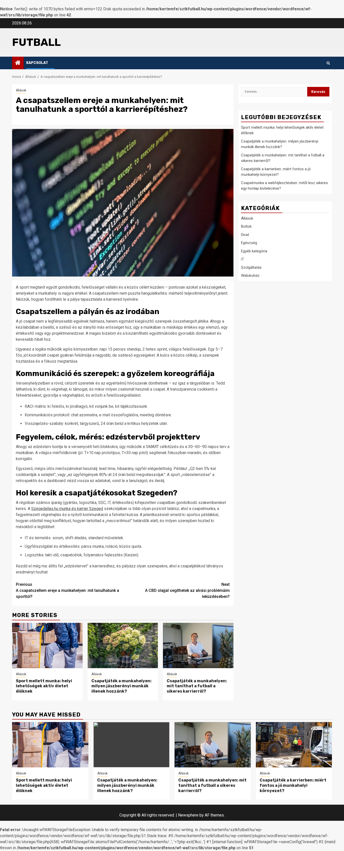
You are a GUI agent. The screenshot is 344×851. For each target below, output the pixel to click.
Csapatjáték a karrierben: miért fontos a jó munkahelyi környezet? (293, 785)
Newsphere (188, 815)
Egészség (249, 243)
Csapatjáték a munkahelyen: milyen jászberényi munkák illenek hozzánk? (121, 686)
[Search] (328, 63)
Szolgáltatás (251, 267)
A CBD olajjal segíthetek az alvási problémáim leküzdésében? (187, 590)
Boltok (246, 226)
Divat (245, 234)
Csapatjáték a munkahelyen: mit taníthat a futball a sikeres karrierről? (197, 686)
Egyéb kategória (254, 251)
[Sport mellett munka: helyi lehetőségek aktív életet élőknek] (47, 645)
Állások (21, 90)
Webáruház (250, 275)
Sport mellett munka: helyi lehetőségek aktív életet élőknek (44, 686)
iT (242, 259)
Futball (36, 42)
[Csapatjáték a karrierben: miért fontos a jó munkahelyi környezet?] (294, 744)
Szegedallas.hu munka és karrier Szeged (67, 508)
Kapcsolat (37, 63)
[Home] (18, 63)
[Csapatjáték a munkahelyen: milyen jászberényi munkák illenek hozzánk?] (123, 645)
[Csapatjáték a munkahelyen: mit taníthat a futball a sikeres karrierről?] (198, 645)
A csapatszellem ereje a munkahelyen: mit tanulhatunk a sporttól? (67, 590)
